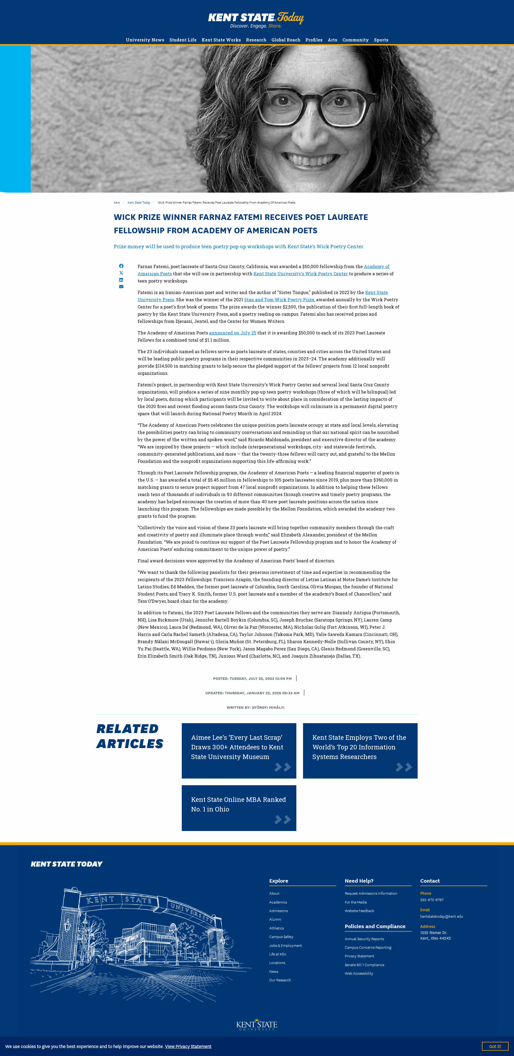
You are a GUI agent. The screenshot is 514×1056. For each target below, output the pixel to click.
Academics (278, 902)
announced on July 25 (232, 333)
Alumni (275, 919)
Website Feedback (359, 910)
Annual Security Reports (364, 938)
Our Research (280, 980)
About (274, 893)
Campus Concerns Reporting (368, 947)
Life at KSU (277, 954)
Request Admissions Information (371, 893)
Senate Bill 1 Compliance (364, 964)
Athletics (276, 928)
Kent (117, 202)
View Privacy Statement (188, 1046)
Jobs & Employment (285, 945)
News (273, 971)
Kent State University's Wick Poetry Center (301, 273)
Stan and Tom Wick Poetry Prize (279, 299)
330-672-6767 (432, 899)
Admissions (278, 910)
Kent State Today (256, 20)
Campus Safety (281, 936)
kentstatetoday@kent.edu (441, 916)
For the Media (356, 902)
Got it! (495, 1046)
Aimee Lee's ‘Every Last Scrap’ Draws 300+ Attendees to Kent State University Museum (237, 747)
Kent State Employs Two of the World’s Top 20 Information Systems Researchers (359, 747)
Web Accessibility (359, 973)
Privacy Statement (359, 956)
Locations (277, 962)
